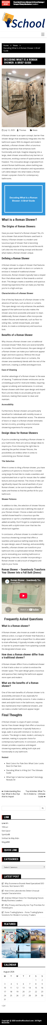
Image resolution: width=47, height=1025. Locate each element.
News (35, 130)
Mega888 (6, 842)
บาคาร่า (5, 823)
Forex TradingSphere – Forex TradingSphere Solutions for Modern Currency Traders (22, 913)
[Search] (42, 808)
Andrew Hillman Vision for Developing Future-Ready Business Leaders (23, 899)
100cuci (5, 827)
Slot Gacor (6, 831)
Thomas (22, 130)
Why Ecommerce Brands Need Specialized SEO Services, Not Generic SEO (23, 884)
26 (17, 995)
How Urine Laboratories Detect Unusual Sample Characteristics (28, 3)
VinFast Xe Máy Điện (10, 838)
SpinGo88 (6, 834)
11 (11, 987)
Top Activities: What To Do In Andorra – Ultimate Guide (34, 794)
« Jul (3, 1005)
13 (23, 987)
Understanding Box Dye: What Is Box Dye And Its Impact (11, 794)
